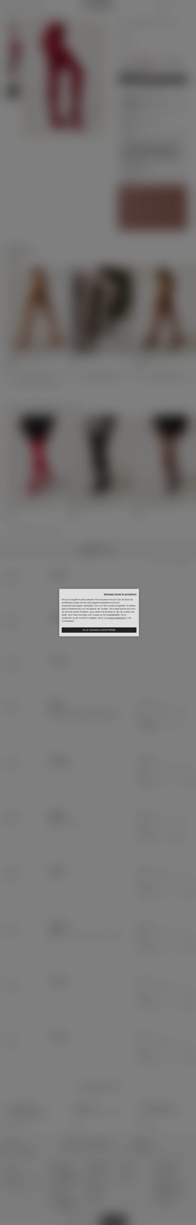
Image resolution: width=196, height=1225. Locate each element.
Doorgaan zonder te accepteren (120, 594)
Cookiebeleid (112, 614)
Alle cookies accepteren (99, 630)
